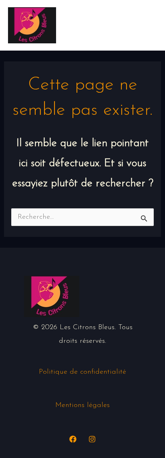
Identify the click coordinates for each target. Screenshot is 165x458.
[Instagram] (92, 439)
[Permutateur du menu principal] (147, 25)
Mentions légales (82, 405)
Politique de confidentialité (82, 372)
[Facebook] (72, 439)
